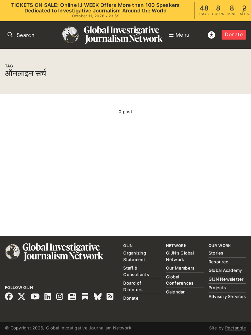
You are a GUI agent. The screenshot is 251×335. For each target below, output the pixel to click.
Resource (218, 261)
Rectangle (235, 327)
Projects (217, 287)
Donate (234, 34)
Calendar (175, 291)
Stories (216, 253)
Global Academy (225, 270)
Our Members (180, 268)
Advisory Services (227, 296)
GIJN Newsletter (226, 279)
